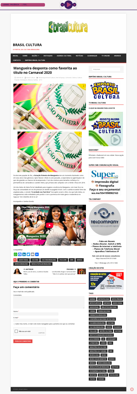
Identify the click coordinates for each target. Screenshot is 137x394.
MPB (71, 260)
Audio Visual (23, 260)
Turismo (101, 379)
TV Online (106, 56)
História (118, 331)
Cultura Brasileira (49, 260)
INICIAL (15, 56)
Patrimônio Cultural (98, 371)
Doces (109, 327)
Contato (17, 60)
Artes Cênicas (117, 299)
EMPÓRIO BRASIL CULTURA (35, 60)
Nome (15, 311)
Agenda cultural (64, 56)
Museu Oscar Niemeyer (98, 359)
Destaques (48, 56)
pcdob (111, 371)
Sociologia (114, 375)
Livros (103, 343)
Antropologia (103, 299)
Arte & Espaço (60, 78)
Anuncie (117, 56)
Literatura (94, 343)
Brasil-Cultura (30, 78)
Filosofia (117, 327)
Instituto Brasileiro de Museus (101, 335)
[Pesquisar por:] (106, 69)
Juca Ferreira (94, 339)
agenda (92, 299)
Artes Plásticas (95, 303)
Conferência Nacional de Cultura (102, 319)
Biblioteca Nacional (109, 307)
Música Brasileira (21, 264)
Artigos (107, 303)
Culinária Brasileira (97, 323)
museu (104, 355)
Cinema (92, 311)
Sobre (25, 56)
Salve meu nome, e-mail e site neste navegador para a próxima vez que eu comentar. (45, 324)
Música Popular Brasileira (41, 264)
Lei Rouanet (111, 339)
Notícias (79, 56)
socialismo (103, 375)
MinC (110, 343)
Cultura (74, 78)
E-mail (15, 318)
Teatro (92, 379)
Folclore (63, 260)
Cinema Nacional (104, 311)
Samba (35, 80)
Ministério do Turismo (98, 351)
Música (30, 80)
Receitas (93, 375)
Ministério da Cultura (98, 347)
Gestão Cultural (106, 331)
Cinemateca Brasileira (98, 315)
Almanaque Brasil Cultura (47, 78)
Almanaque (92, 56)
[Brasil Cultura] (68, 39)
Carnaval (68, 78)
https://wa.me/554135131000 (106, 258)
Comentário (17, 295)
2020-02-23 (19, 78)
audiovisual (94, 307)
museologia (94, 355)
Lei (103, 339)
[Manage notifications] (132, 389)
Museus (111, 359)
